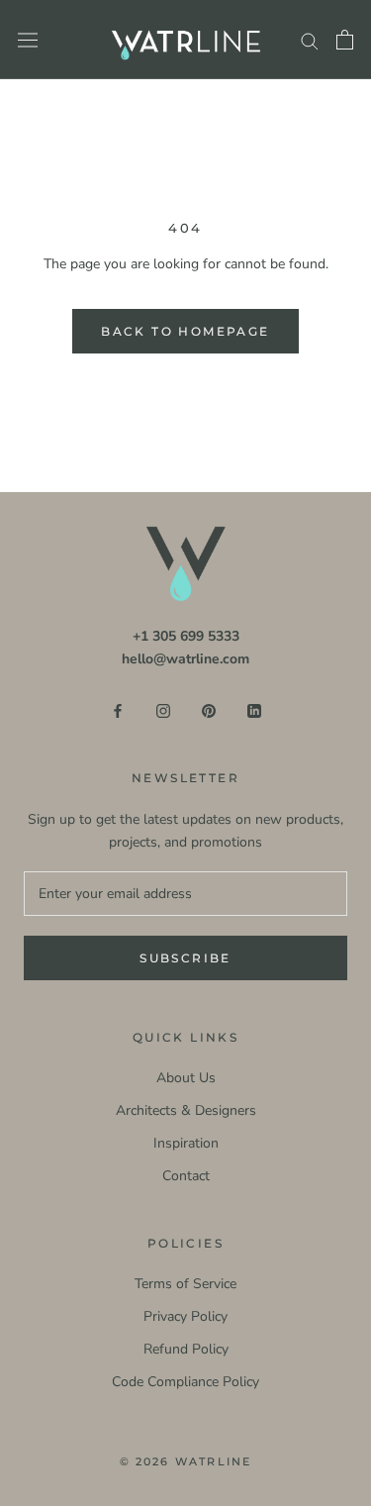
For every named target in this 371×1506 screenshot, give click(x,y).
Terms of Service (185, 1283)
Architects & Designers (186, 1110)
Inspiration (186, 1143)
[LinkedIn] (254, 709)
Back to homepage (185, 331)
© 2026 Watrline (186, 1461)
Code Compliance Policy (185, 1381)
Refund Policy (186, 1349)
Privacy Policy (185, 1316)
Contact (186, 1175)
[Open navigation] (28, 40)
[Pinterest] (209, 709)
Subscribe (185, 958)
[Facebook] (118, 709)
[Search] (310, 40)
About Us (186, 1077)
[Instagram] (163, 709)
